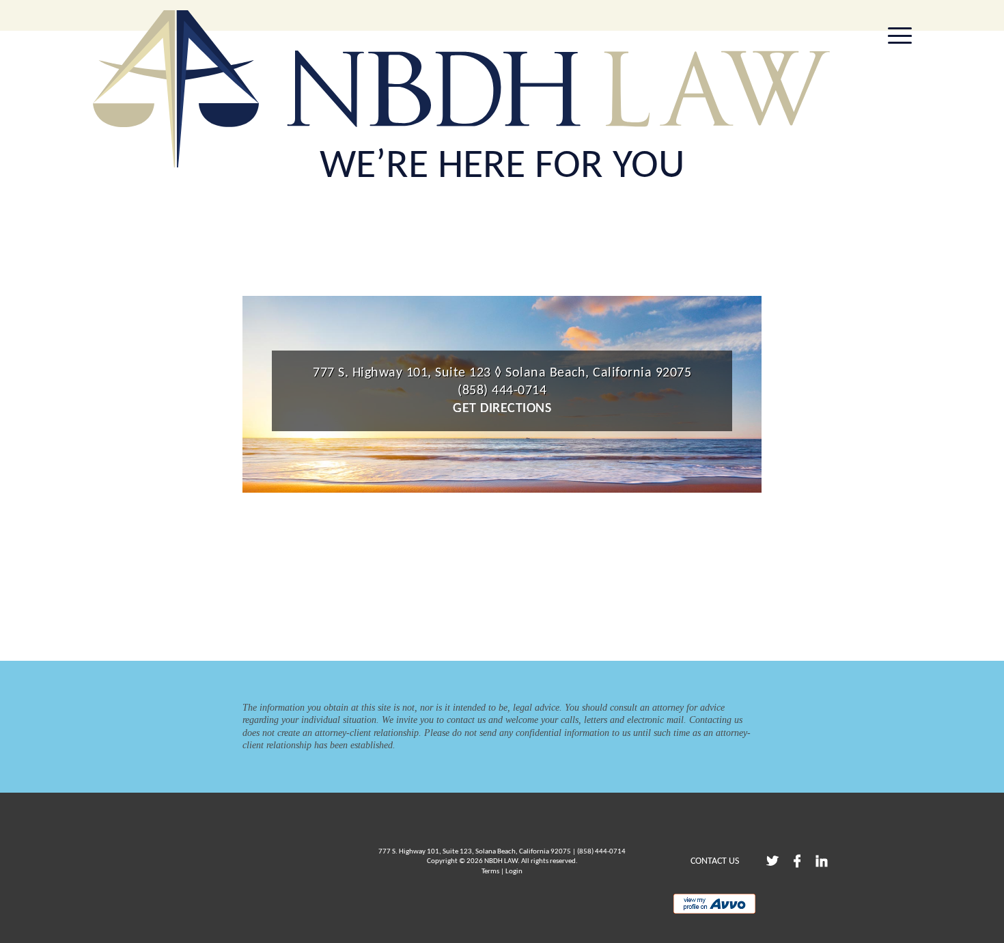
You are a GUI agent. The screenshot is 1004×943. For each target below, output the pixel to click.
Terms (490, 871)
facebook (797, 861)
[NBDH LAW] (461, 88)
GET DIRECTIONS (502, 408)
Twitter (772, 861)
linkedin (821, 861)
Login (513, 871)
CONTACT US (715, 861)
